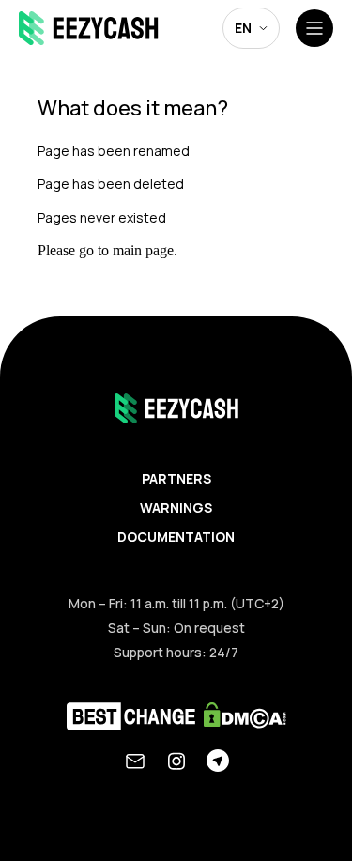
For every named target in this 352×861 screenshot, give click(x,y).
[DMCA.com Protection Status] (245, 718)
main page (143, 250)
